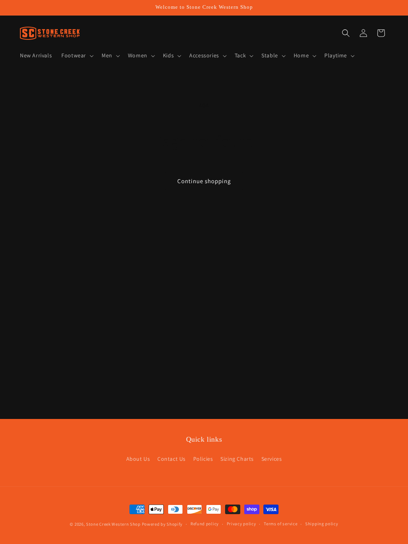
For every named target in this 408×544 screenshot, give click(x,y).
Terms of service (280, 523)
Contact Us (171, 458)
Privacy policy (241, 523)
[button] (77, 55)
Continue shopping (204, 181)
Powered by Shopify (162, 524)
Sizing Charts (237, 458)
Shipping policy (321, 523)
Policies (203, 458)
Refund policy (204, 523)
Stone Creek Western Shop (113, 524)
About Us (138, 458)
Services (271, 458)
